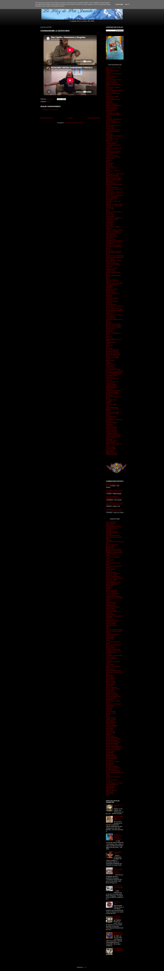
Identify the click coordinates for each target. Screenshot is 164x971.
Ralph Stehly (110, 730)
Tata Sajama (109, 222)
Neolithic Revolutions (112, 695)
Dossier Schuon (110, 120)
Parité (107, 169)
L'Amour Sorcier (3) (112, 155)
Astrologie (109, 540)
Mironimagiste (110, 684)
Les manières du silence (113, 145)
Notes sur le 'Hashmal (112, 356)
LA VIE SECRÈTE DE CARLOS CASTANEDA (118, 837)
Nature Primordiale (111, 693)
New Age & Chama (113, 696)
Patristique (109, 708)
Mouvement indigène (112, 298)
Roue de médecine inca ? (113, 79)
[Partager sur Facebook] (63, 99)
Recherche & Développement (115, 257)
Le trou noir (109, 249)
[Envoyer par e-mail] (58, 99)
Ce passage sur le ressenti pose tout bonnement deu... (114, 510)
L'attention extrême (111, 433)
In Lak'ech (109, 117)
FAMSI (108, 588)
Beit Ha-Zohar (110, 546)
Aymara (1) (109, 348)
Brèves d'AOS (110, 360)
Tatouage (109, 281)
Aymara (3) (109, 134)
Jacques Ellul (110, 637)
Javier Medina (110, 639)
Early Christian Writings (113, 576)
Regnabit (108, 734)
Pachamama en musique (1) (114, 315)
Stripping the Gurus (112, 757)
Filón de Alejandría (111, 591)
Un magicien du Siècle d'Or (114, 419)
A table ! (108, 343)
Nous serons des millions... (114, 233)
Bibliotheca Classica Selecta (114, 552)
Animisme (109, 133)
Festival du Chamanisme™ (114, 119)
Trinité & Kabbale (111, 384)
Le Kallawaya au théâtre (113, 369)
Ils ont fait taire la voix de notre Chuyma (113, 126)
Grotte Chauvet (110, 608)
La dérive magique (111, 422)
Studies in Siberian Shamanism (111, 759)
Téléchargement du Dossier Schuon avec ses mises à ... (114, 503)
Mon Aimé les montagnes (113, 327)
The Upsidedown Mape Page (114, 772)
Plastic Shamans (111, 722)
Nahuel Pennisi (110, 262)
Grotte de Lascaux (111, 610)
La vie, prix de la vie (112, 268)
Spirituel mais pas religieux (114, 178)
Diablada (108, 403)
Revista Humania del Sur (113, 742)
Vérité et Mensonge (112, 407)
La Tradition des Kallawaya (114, 372)
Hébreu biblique (110, 614)
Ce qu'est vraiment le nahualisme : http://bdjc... (113, 497)
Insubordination (110, 342)
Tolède (108, 775)
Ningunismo (109, 363)
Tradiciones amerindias (113, 777)
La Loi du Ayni (110, 215)
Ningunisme (109, 451)
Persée (108, 714)
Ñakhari (108, 340)
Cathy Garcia (110, 78)
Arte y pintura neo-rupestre (114, 537)
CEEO (108, 561)
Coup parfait (109, 163)
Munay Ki (109, 140)
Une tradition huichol (112, 139)
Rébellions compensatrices (114, 184)
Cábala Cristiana (111, 554)
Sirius (107, 278)
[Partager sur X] (61, 99)
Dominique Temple (111, 575)
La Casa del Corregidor (113, 649)
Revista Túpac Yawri (112, 745)
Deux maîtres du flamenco (114, 260)
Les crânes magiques (112, 392)
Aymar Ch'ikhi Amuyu (112, 544)
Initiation (108, 362)
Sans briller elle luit (111, 441)
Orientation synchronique (113, 434)
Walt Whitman (110, 789)
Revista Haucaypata (112, 740)
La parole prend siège (112, 113)
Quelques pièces (111, 110)
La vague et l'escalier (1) (113, 231)
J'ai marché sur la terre (113, 177)
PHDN (108, 716)
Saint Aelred (109, 752)
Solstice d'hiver (110, 328)
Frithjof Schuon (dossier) (113, 596)
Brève (107, 210)
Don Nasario (109, 213)
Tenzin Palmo (110, 221)
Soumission (109, 425)
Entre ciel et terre (111, 365)
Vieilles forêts (110, 787)
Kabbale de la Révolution (113, 390)
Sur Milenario (110, 763)
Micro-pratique (110, 259)
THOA (108, 774)
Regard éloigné (110, 733)
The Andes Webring (112, 766)
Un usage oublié (111, 81)
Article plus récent (46, 118)
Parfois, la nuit (110, 450)
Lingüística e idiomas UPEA (114, 655)
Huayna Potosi (110, 312)
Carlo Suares (110, 560)
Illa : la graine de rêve (112, 350)
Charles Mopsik (110, 569)
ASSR (107, 538)
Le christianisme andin (112, 152)
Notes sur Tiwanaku (112, 301)
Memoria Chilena (111, 683)
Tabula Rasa (109, 764)
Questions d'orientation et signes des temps (113, 106)
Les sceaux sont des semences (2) (112, 376)
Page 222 (109, 336)
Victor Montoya (110, 786)
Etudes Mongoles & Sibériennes (112, 584)
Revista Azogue (110, 736)
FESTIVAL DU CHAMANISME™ (118, 887)
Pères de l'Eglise (111, 711)
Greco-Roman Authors (112, 607)
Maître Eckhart (110, 669)
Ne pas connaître (111, 292)
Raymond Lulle (110, 731)
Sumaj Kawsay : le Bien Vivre (114, 174)
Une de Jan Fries (113, 353)
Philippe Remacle (111, 719)
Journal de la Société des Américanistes (113, 645)
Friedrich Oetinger (111, 595)
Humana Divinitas (111, 623)
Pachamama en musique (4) (114, 240)
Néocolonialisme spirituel (113, 275)
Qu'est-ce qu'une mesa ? (113, 374)
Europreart (109, 587)
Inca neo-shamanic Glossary (114, 629)
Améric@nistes (110, 523)
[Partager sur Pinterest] (65, 99)
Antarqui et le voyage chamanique (112, 97)
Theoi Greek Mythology (113, 771)
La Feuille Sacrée (111, 304)
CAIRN (108, 555)
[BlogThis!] (60, 99)
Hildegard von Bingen (112, 620)
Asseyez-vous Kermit (112, 187)
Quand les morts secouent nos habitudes (114, 242)
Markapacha (109, 675)
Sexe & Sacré (110, 166)
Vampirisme (109, 237)
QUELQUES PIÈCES (117, 852)
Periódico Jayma (111, 713)
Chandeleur (109, 102)
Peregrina (109, 710)
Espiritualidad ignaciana (113, 582)
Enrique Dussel (110, 581)
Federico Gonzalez (111, 590)
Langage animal (111, 271)
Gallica (108, 601)
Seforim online (110, 754)
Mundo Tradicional (111, 687)
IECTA (108, 626)
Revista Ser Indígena (112, 743)
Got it (127, 4)
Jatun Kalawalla (110, 234)
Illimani (108, 161)
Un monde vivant (111, 318)
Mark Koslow (110, 676)
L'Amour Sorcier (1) (112, 454)
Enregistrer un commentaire (50, 109)
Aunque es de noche (112, 394)
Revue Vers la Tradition (113, 749)
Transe (108, 778)
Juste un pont (110, 158)
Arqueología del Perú (112, 532)
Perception (109, 439)
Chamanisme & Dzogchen (114, 251)
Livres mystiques (111, 657)
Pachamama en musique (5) (114, 192)
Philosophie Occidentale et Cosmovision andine (114, 218)
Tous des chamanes (112, 196)
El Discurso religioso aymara (114, 578)
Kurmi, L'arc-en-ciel (112, 142)
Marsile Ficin (110, 679)
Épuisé (108, 277)
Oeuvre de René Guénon (113, 704)
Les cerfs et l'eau (111, 428)
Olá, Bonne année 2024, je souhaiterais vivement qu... (114, 491)
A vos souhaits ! (110, 316)
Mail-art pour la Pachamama (114, 195)
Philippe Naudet (110, 717)
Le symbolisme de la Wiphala (114, 255)
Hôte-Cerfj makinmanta (113, 354)
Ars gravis (109, 534)
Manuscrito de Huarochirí (113, 670)
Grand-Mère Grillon (112, 236)
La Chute (108, 146)
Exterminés (109, 389)
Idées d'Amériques (111, 625)
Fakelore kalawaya (111, 104)
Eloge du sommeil (111, 430)
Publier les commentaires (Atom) (74, 122)
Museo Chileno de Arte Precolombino (113, 689)
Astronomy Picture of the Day (114, 541)
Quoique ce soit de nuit (113, 157)
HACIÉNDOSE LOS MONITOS (118, 949)
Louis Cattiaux (110, 664)
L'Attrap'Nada (110, 216)
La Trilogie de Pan (111, 400)
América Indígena (111, 522)
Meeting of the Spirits (112, 175)
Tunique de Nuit (110, 442)
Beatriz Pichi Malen (111, 198)
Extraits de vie (110, 331)
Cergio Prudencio (111, 76)
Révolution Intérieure (112, 351)
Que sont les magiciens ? (113, 245)
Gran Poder (109, 199)
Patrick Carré (110, 707)
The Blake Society (111, 769)
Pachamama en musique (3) (114, 306)
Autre (48, 101)
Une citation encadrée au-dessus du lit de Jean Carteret (113, 413)
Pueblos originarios (111, 725)
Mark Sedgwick (110, 678)
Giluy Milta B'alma (111, 602)
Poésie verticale (110, 438)
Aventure (108, 313)
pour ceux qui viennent (114, 371)
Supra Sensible (110, 447)
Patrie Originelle (111, 387)
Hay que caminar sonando (114, 325)
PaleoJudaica (110, 705)
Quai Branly (109, 728)
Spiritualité (109, 303)
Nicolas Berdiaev (111, 698)
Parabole (108, 202)
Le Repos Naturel (111, 368)
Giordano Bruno (111, 604)
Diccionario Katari (111, 572)
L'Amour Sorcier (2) (112, 431)
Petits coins (109, 154)
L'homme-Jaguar (111, 143)
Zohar (108, 795)
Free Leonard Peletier (112, 593)
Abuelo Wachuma (111, 183)
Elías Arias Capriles (111, 579)
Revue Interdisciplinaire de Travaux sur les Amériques (114, 747)
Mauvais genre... (111, 193)
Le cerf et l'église (111, 448)
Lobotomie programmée (113, 151)
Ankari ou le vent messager (114, 283)
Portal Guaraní (110, 723)
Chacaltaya (109, 330)
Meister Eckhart (110, 681)
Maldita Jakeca (110, 269)
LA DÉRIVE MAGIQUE (117, 917)
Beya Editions (110, 548)
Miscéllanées (110, 290)
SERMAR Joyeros (111, 755)
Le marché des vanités (113, 131)
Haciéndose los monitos (113, 324)
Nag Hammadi (110, 692)
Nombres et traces (111, 167)
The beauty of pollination (113, 767)
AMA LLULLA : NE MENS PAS (118, 933)
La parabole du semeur (113, 436)
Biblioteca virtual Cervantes (114, 551)
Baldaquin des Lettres (112, 409)
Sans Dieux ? (110, 418)
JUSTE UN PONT (117, 902)
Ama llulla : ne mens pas (113, 201)
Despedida (109, 299)
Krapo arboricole (111, 648)
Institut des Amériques (112, 634)
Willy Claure (109, 287)
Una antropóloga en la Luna (114, 783)
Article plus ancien (93, 118)
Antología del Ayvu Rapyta (114, 526)
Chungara (109, 570)
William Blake (110, 792)
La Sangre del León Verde (114, 651)
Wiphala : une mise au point (114, 204)
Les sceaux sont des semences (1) (112, 382)
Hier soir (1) (109, 337)
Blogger (85, 967)
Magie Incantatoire (111, 453)
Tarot (107, 346)
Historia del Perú (111, 622)
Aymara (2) (109, 345)
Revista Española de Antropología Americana (113, 738)
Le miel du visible (111, 404)
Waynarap (109, 164)
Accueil (70, 118)
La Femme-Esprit (111, 416)
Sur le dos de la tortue (112, 761)
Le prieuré (109, 111)
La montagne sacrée (112, 108)
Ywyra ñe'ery (110, 793)
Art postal (109, 296)
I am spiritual (110, 366)
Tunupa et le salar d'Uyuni (114, 211)
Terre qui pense (110, 239)
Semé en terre (110, 128)
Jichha (108, 640)
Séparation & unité (111, 386)
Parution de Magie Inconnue (114, 230)
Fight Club (109, 186)
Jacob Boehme (110, 635)
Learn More (119, 4)
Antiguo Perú (110, 525)
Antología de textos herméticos (111, 528)
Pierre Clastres (110, 720)
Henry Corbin (110, 619)
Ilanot (107, 628)
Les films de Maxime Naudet (114, 90)
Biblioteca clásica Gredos (113, 549)
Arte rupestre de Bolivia (113, 535)
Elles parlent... (110, 225)
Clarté (108, 406)
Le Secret (109, 401)
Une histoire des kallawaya (114, 309)
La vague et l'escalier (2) (113, 130)
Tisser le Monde (111, 92)
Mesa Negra (109, 224)
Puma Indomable (111, 727)
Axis (107, 543)
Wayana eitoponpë (111, 790)
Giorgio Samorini (111, 605)
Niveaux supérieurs (111, 427)
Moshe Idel (109, 686)
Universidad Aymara (112, 784)
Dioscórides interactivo (112, 573)
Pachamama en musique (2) (114, 310)
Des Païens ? (110, 395)
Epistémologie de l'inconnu (114, 339)
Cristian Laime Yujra (112, 83)
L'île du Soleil (110, 208)
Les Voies (109, 654)
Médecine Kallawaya (112, 280)
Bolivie (108, 410)
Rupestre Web (110, 751)
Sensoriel (109, 160)
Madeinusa (109, 421)
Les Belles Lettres (111, 652)
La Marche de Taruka (112, 263)
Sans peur (109, 322)
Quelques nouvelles (112, 289)
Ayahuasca (109, 424)
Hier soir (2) (109, 307)
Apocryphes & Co (111, 531)
